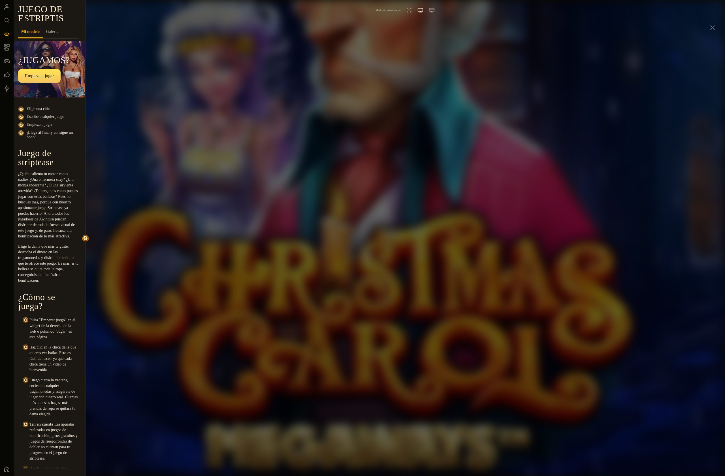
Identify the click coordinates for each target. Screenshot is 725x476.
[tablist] (48, 32)
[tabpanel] (49, 255)
